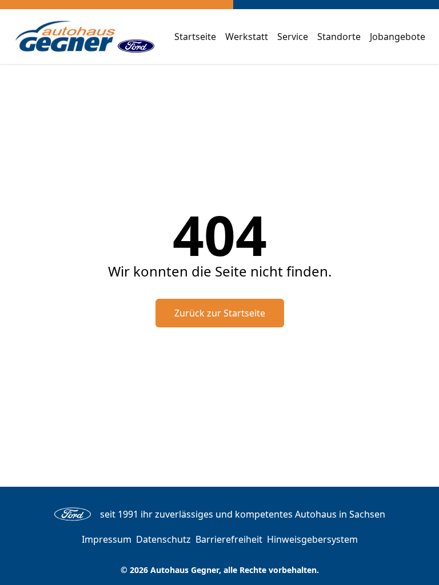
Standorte (339, 36)
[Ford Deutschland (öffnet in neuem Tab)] (136, 36)
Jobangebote (397, 36)
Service (292, 36)
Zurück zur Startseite (219, 313)
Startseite (195, 36)
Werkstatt (246, 36)
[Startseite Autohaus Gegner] (66, 36)
